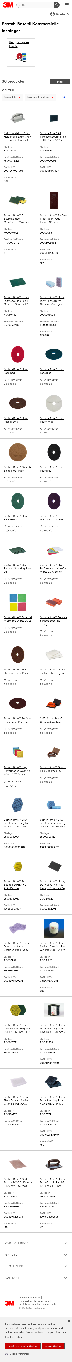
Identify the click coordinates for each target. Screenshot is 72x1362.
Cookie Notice (14, 1337)
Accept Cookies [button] (53, 1346)
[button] (17, 1354)
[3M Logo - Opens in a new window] (8, 5)
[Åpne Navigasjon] (67, 5)
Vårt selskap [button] (16, 1243)
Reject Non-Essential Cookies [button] (22, 1346)
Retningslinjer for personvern (34, 1301)
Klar (64, 97)
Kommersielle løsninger (38, 97)
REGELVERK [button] (14, 1266)
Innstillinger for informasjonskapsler (38, 1304)
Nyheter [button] (12, 1255)
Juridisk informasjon (29, 1297)
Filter (60, 82)
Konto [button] (60, 14)
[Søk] (57, 5)
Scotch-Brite (10, 97)
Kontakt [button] (12, 1278)
